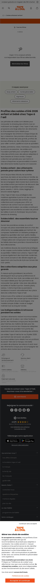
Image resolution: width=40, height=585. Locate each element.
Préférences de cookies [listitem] (20, 576)
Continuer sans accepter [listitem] (28, 524)
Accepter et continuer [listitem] (20, 580)
